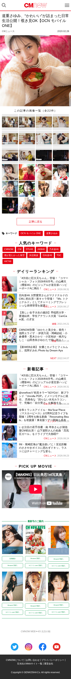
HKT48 (7, 261)
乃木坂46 (54, 249)
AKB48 (41, 249)
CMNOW (8, 249)
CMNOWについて (15, 660)
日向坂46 (47, 255)
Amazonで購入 (12, 565)
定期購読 (12, 558)
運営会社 (48, 663)
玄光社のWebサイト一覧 (29, 663)
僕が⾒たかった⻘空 (14, 255)
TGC (59, 255)
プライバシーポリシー (52, 660)
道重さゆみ (52, 233)
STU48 (29, 249)
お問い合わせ (33, 660)
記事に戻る (35, 221)
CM (19, 249)
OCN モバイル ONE (31, 233)
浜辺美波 (33, 255)
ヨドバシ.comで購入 (35, 565)
